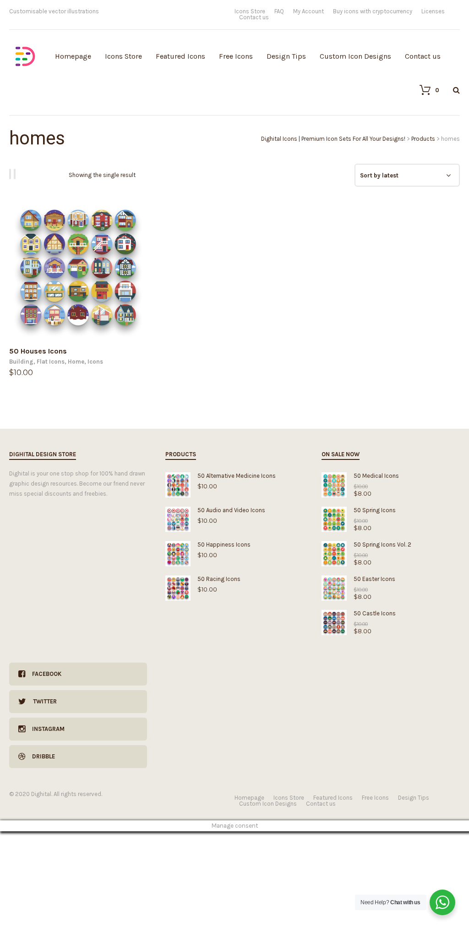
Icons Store (249, 11)
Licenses (433, 11)
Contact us (254, 17)
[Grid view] (11, 174)
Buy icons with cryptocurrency (372, 11)
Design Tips (286, 56)
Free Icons (236, 56)
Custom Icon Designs (355, 56)
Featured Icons (180, 56)
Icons (95, 361)
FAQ (279, 11)
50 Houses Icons (38, 351)
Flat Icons (51, 361)
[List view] (16, 174)
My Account (308, 11)
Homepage (73, 56)
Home (76, 361)
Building (21, 361)
